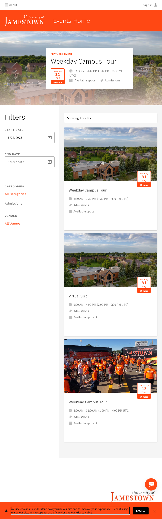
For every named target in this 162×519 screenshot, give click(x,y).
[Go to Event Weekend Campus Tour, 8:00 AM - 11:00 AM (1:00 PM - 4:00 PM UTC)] (110, 390)
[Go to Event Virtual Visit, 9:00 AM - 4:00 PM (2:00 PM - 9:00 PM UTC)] (110, 284)
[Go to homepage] (24, 20)
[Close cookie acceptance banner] (154, 511)
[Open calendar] (50, 137)
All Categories (15, 194)
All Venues (12, 223)
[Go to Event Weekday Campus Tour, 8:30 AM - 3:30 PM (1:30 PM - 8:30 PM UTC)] (110, 178)
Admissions (13, 203)
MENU (12, 5)
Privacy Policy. (84, 512)
